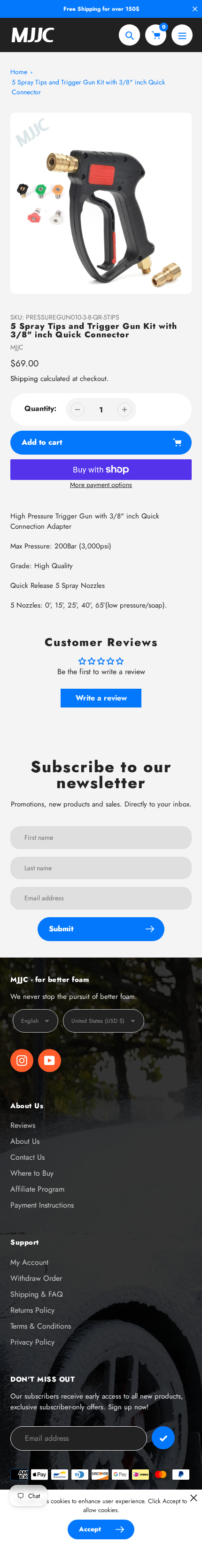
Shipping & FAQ (36, 1294)
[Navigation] (182, 35)
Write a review (101, 697)
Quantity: (40, 408)
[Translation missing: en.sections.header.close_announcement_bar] (195, 9)
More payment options (101, 484)
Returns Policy (32, 1310)
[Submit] (163, 1437)
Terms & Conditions (40, 1326)
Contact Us (27, 1157)
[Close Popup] (194, 1498)
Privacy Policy (32, 1342)
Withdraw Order (36, 1278)
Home (18, 71)
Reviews (22, 1125)
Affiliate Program (37, 1189)
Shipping (24, 378)
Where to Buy (32, 1173)
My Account (29, 1262)
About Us (24, 1141)
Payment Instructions (42, 1205)
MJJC (16, 347)
